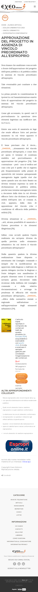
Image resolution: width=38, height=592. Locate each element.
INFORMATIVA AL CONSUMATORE (19, 541)
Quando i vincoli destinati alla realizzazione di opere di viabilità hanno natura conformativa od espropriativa (19, 426)
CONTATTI (19, 529)
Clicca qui (26, 462)
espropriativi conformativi (15, 33)
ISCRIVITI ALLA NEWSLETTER (19, 568)
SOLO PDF (19, 532)
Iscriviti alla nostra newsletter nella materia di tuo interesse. (15, 461)
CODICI (19, 512)
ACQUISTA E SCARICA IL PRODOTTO (21, 376)
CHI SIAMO (19, 526)
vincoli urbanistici (11, 30)
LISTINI (19, 515)
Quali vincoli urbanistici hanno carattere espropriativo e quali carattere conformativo (18, 409)
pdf (18, 361)
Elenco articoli (15, 25)
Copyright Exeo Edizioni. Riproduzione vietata (11, 468)
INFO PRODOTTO (21, 381)
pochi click (19, 344)
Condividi (7, 475)
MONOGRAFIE (21, 364)
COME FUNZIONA (19, 538)
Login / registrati (30, 1)
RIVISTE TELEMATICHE (19, 499)
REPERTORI (19, 509)
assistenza (18, 1)
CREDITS (19, 585)
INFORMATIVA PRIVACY (19, 544)
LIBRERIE (19, 535)
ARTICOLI (19, 503)
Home (3, 25)
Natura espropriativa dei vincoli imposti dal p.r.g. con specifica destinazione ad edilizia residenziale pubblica (20, 400)
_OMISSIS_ (6, 148)
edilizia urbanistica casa (14, 28)
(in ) (21, 335)
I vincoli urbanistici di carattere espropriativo (18, 433)
